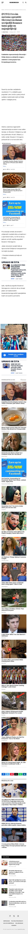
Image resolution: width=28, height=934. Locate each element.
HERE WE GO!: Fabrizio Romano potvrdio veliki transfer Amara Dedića (14, 824)
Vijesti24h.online (21, 929)
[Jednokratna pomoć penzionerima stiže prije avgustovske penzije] (4, 863)
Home (3, 9)
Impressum (6, 921)
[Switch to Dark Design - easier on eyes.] (23, 2)
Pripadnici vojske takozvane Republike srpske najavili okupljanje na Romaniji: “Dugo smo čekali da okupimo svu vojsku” (16, 892)
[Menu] (3, 2)
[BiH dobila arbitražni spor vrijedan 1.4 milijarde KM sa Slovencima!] (4, 872)
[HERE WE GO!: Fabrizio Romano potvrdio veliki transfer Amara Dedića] (14, 814)
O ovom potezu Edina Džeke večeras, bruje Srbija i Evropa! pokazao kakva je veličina (14, 845)
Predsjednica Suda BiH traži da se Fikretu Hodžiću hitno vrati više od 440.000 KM (17, 903)
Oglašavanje (19, 923)
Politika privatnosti (17, 921)
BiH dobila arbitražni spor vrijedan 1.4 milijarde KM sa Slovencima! (16, 872)
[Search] (25, 2)
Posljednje (6, 857)
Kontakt (14, 925)
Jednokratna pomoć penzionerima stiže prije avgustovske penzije (15, 863)
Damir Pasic (5, 32)
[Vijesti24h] (14, 2)
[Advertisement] (15, 76)
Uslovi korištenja (8, 923)
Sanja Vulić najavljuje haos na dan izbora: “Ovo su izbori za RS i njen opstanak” (17, 881)
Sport (18, 31)
